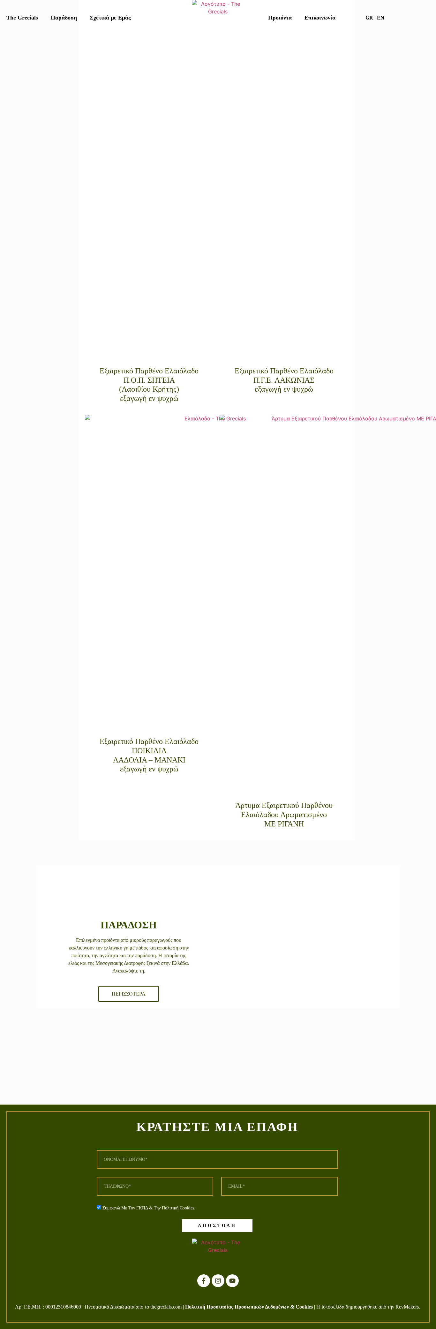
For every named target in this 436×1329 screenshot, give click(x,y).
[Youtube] (232, 1280)
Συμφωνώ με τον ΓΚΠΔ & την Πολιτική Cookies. (148, 1208)
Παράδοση (64, 17)
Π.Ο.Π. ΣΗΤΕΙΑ (149, 380)
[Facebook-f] (203, 1280)
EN (380, 17)
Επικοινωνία (319, 17)
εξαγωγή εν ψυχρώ (149, 398)
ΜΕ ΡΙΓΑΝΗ (284, 824)
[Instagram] (218, 1280)
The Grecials (22, 17)
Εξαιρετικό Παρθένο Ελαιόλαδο (149, 371)
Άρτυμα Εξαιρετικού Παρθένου (284, 805)
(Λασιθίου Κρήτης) (149, 389)
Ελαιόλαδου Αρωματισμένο (284, 814)
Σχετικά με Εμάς (110, 17)
